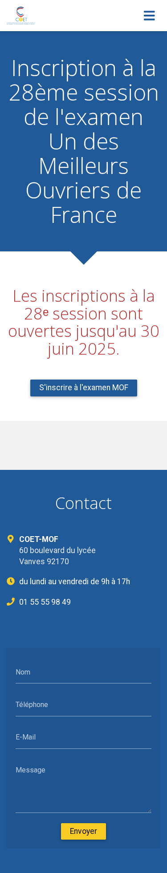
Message (30, 769)
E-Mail (26, 737)
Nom (23, 671)
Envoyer (83, 831)
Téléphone (32, 704)
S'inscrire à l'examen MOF (83, 387)
